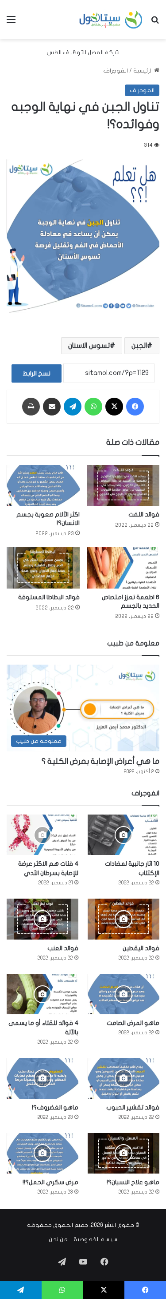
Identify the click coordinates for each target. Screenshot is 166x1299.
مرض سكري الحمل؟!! (50, 1182)
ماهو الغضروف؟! (55, 1107)
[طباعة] (31, 407)
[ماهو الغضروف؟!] (42, 1078)
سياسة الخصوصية (95, 1239)
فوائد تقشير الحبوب (132, 1107)
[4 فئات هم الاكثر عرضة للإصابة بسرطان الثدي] (42, 835)
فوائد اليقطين (141, 948)
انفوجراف (115, 71)
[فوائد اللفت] (123, 485)
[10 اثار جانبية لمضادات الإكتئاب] (123, 835)
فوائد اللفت (143, 514)
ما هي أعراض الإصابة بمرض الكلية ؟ (100, 761)
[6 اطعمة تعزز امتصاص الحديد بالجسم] (123, 568)
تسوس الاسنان (89, 345)
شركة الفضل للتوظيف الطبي (83, 52)
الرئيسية (143, 71)
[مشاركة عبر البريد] (52, 407)
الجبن (139, 345)
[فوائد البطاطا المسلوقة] (43, 568)
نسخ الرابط (36, 373)
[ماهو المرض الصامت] (123, 994)
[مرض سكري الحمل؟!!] (42, 1153)
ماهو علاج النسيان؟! (133, 1182)
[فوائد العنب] (42, 919)
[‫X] (114, 407)
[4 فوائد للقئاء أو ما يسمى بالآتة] (42, 994)
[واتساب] (93, 407)
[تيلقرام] (72, 407)
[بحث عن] (155, 23)
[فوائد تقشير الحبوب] (123, 1078)
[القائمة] (11, 23)
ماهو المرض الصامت (133, 1023)
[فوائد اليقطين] (123, 919)
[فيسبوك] (135, 407)
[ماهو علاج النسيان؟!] (123, 1153)
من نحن (58, 1239)
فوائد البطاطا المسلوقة (49, 597)
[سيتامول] (111, 19)
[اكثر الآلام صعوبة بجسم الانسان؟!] (43, 485)
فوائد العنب (62, 948)
